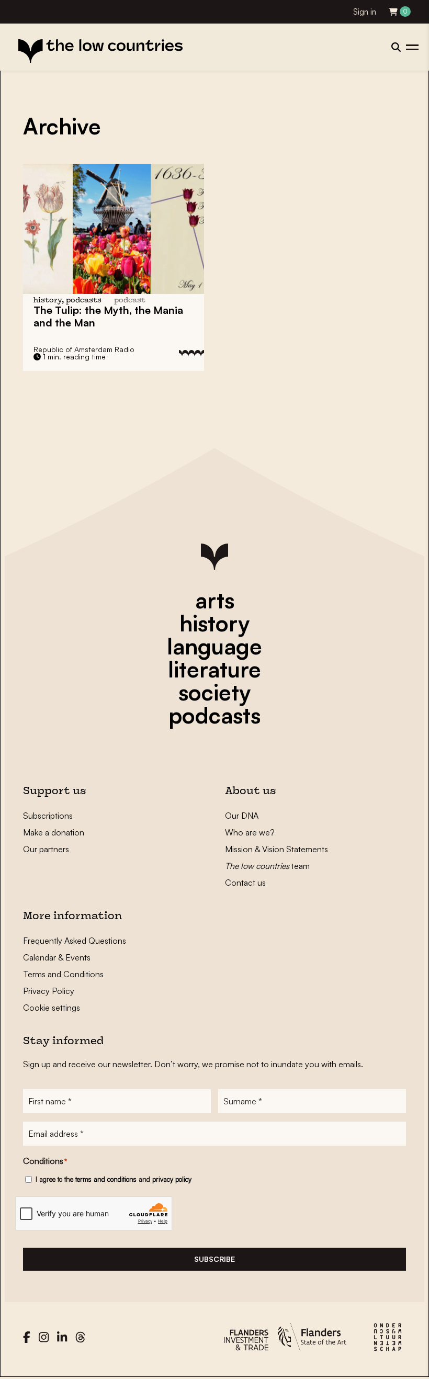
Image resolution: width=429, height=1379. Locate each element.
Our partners (46, 849)
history (214, 623)
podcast (129, 300)
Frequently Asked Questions (74, 940)
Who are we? (250, 832)
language (214, 646)
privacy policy (171, 1179)
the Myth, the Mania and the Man (108, 316)
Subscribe (214, 1258)
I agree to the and (113, 1179)
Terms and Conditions (63, 974)
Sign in (364, 12)
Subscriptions (48, 815)
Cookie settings (51, 1007)
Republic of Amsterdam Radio (83, 349)
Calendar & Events (57, 957)
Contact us (245, 882)
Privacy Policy (48, 991)
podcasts (214, 715)
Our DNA (241, 815)
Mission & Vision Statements (276, 849)
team (267, 866)
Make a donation (53, 832)
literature (214, 669)
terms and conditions (106, 1179)
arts (214, 600)
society (214, 692)
